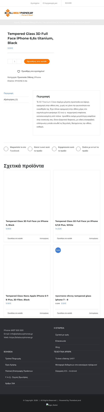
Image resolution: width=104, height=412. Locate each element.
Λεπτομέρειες (44, 238)
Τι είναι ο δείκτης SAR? (65, 358)
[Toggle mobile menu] (99, 11)
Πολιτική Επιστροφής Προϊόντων (19, 371)
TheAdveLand (75, 400)
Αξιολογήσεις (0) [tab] (11, 99)
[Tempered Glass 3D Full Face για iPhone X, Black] (27, 193)
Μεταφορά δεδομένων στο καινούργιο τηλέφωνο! (76, 365)
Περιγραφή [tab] (8, 93)
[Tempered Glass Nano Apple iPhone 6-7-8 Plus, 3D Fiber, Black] (27, 268)
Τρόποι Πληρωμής (13, 358)
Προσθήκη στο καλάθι (37, 61)
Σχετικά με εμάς (62, 335)
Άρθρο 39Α (10, 383)
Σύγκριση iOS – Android (66, 371)
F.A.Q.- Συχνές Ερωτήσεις (16, 377)
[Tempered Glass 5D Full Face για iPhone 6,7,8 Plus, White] (76, 193)
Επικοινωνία (60, 341)
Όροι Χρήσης (10, 365)
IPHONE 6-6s (21, 81)
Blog (57, 347)
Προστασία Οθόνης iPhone (29, 77)
